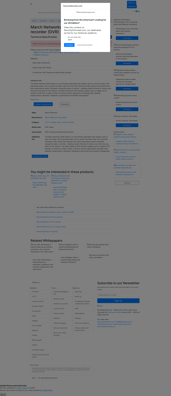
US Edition (69, 45)
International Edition (84, 45)
